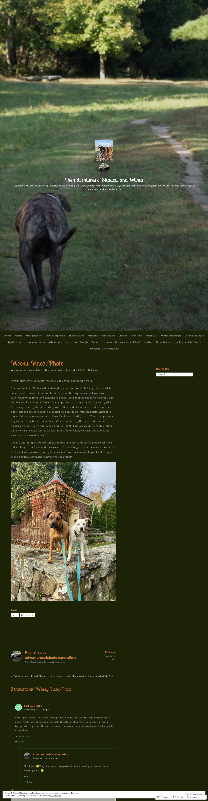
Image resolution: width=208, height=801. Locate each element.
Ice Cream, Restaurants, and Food (121, 342)
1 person (27, 736)
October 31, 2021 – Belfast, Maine (27, 676)
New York (136, 335)
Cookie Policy (55, 796)
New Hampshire (55, 335)
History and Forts (34, 342)
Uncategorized (55, 370)
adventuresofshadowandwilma (28, 370)
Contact (147, 342)
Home (7, 335)
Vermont (92, 335)
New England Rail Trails (187, 342)
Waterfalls (151, 335)
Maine (18, 335)
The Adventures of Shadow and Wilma (104, 179)
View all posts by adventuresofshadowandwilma (45, 662)
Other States (163, 342)
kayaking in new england (104, 348)
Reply (21, 741)
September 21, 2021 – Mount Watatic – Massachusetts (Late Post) (82, 676)
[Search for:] (174, 374)
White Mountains (171, 335)
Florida (123, 335)
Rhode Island (76, 335)
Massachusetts (34, 335)
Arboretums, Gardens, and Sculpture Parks (73, 342)
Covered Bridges (194, 335)
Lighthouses (14, 342)
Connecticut (108, 335)
